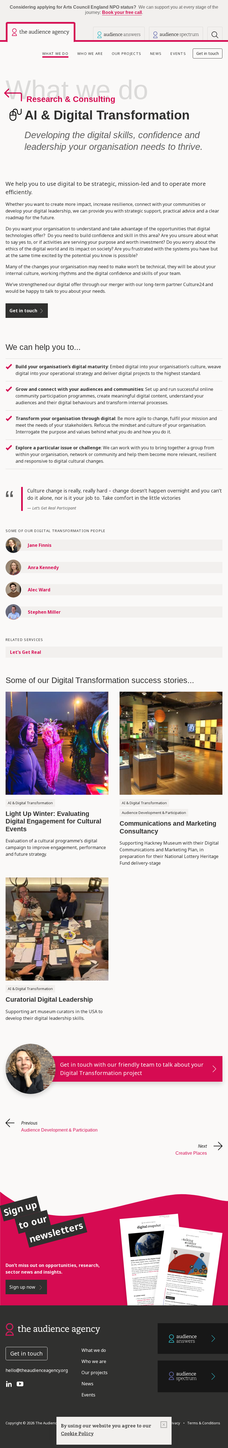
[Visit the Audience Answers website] (118, 34)
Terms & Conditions (202, 1422)
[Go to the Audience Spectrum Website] (193, 1376)
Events (178, 53)
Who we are (90, 53)
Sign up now (22, 1287)
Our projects (126, 53)
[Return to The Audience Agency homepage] (53, 1329)
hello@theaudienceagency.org (37, 1370)
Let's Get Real (25, 652)
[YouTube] (22, 1384)
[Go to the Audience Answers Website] (193, 1338)
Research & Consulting (70, 99)
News (156, 53)
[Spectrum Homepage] (176, 34)
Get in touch (207, 53)
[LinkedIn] (11, 1384)
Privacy (173, 1422)
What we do (56, 53)
